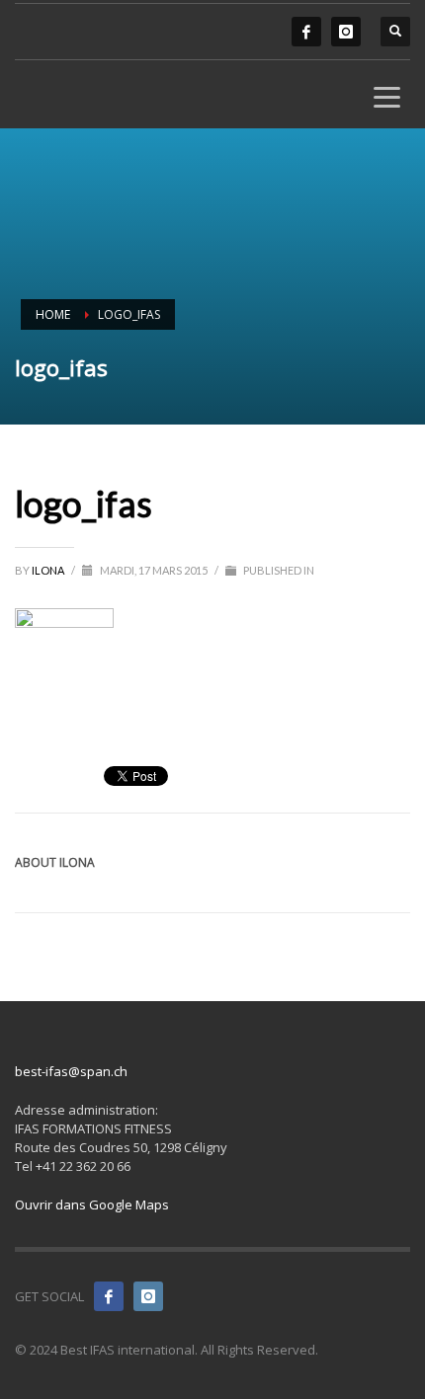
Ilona (49, 570)
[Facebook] (109, 1296)
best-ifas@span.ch (71, 1071)
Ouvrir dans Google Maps (92, 1204)
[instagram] (346, 31)
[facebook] (306, 31)
